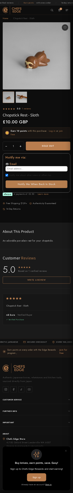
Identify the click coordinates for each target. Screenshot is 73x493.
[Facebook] (14, 389)
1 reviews (26, 108)
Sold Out (48, 146)
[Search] (52, 10)
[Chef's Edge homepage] (36, 368)
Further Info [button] (10, 411)
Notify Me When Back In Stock (36, 184)
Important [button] (8, 422)
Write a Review (36, 280)
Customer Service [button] (12, 399)
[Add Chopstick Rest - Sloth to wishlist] (65, 27)
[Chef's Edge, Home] (12, 10)
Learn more (43, 194)
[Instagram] (6, 389)
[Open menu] (66, 10)
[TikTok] (21, 389)
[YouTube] (29, 389)
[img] (36, 298)
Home (5, 18)
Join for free (63, 351)
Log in (52, 130)
